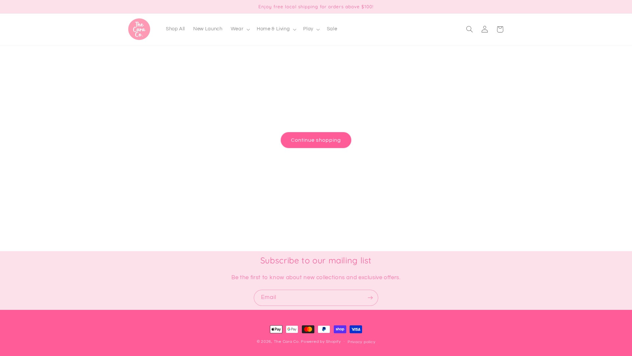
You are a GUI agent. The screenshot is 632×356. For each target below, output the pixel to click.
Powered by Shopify (321, 341)
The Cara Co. (287, 341)
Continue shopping (316, 140)
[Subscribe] (370, 298)
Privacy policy (361, 342)
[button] (239, 29)
